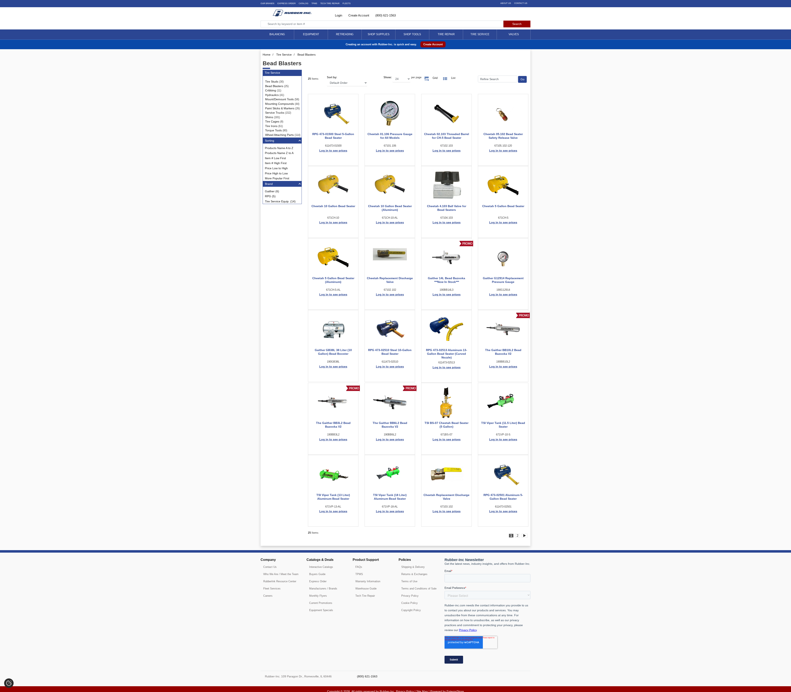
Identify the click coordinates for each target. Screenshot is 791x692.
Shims (269, 117)
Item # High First (276, 163)
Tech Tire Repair (365, 595)
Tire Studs (271, 81)
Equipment (311, 34)
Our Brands (267, 3)
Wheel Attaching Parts (279, 135)
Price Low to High (276, 168)
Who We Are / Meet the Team (280, 574)
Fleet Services (272, 588)
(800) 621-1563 (385, 15)
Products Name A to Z (279, 148)
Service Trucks (274, 112)
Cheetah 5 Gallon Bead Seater (503, 206)
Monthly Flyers (318, 595)
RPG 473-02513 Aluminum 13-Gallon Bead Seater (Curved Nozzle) (446, 353)
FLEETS (347, 3)
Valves (514, 34)
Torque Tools (273, 130)
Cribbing (270, 90)
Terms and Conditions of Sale (418, 588)
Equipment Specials (321, 610)
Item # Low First (275, 158)
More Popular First (277, 178)
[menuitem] (277, 34)
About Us (505, 3)
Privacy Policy (410, 595)
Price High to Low (276, 173)
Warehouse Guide (366, 588)
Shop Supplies (379, 34)
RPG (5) (270, 196)
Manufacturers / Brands (323, 588)
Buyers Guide (317, 574)
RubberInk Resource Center (279, 581)
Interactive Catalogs (321, 566)
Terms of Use (409, 581)
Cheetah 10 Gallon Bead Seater (333, 206)
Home (266, 54)
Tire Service (479, 34)
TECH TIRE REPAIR (329, 3)
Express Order (286, 3)
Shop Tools (412, 34)
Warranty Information (367, 581)
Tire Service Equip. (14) (280, 201)
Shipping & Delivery (413, 566)
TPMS (314, 3)
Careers (268, 595)
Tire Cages (272, 121)
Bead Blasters (306, 54)
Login (338, 15)
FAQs (358, 566)
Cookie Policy (409, 602)
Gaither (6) (272, 191)
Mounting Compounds (279, 103)
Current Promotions (320, 602)
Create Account (358, 15)
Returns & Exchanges (414, 574)
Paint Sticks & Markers (279, 108)
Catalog (303, 3)
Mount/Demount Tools (279, 99)
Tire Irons (271, 126)
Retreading (344, 34)
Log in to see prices (333, 150)
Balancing (277, 34)
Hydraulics (272, 95)
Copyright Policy (411, 610)
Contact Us (520, 3)
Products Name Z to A (279, 153)
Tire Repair (446, 34)
